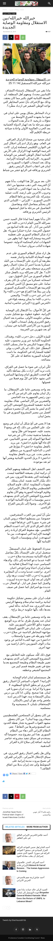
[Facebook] (5, 37)
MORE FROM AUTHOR (37, 827)
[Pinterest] (17, 37)
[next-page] (8, 907)
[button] (4, 3)
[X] (11, 37)
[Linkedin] (30, 929)
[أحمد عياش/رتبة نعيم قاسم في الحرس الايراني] (9, 880)
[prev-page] (4, 907)
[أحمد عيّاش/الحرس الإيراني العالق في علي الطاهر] (9, 838)
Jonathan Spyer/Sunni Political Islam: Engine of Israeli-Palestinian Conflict (14, 814)
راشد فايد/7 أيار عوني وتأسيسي (41, 813)
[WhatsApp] (22, 37)
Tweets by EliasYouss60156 (14, 920)
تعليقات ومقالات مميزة (16, 9)
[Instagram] (23, 929)
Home (5, 9)
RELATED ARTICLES (15, 827)
